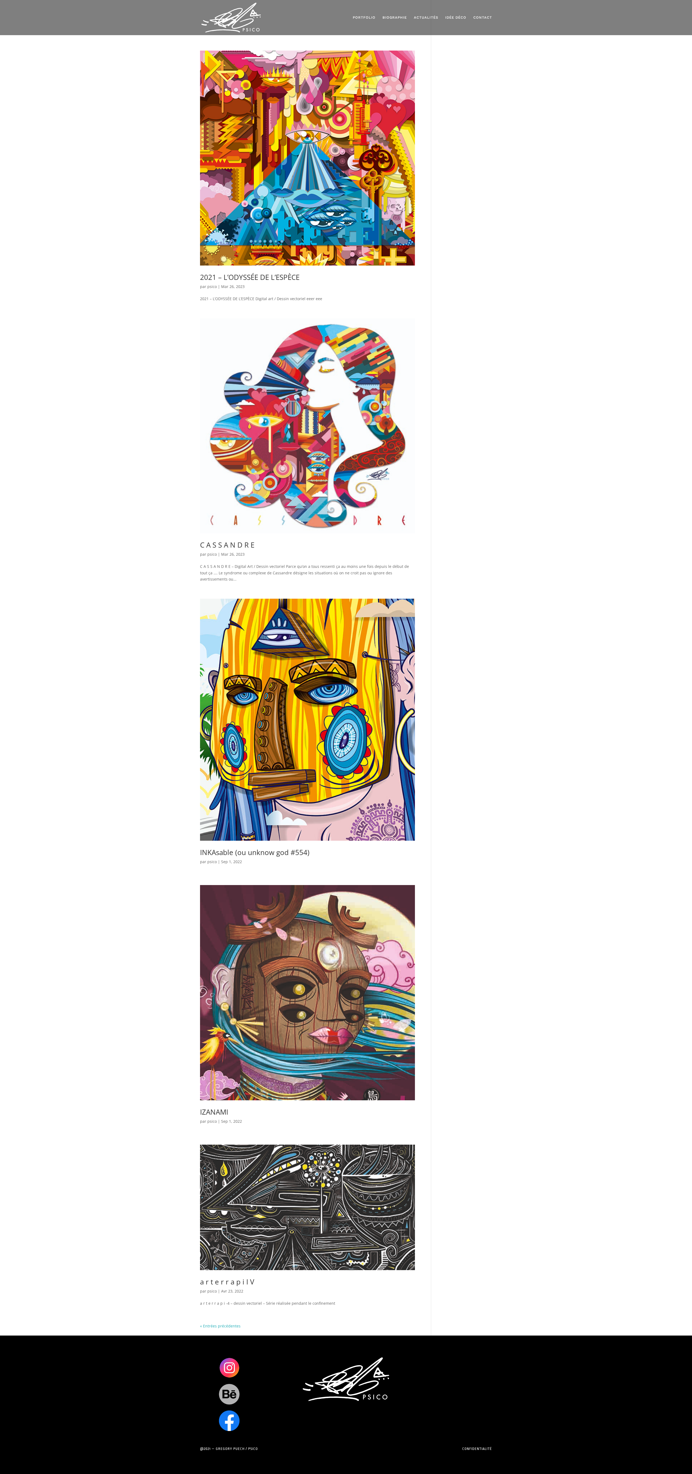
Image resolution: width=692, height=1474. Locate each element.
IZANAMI (214, 1112)
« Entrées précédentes (220, 1326)
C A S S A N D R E (227, 545)
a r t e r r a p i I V (227, 1282)
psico (212, 286)
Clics (229, 1368)
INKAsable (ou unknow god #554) (255, 852)
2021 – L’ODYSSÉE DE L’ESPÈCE (250, 277)
